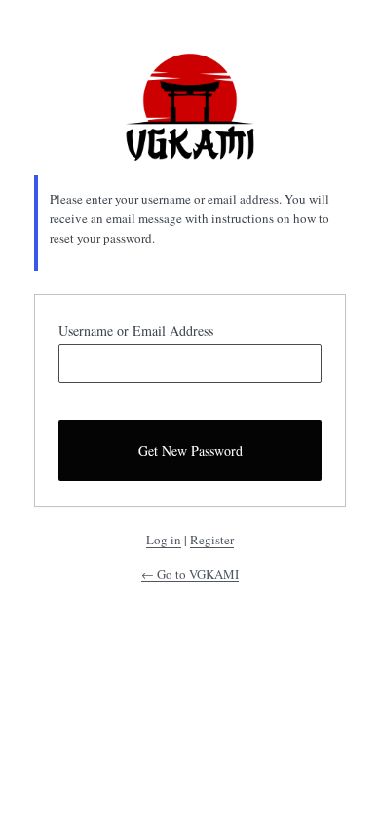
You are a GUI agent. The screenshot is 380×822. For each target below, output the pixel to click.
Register (212, 539)
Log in (163, 539)
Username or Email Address (135, 330)
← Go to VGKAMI (190, 573)
